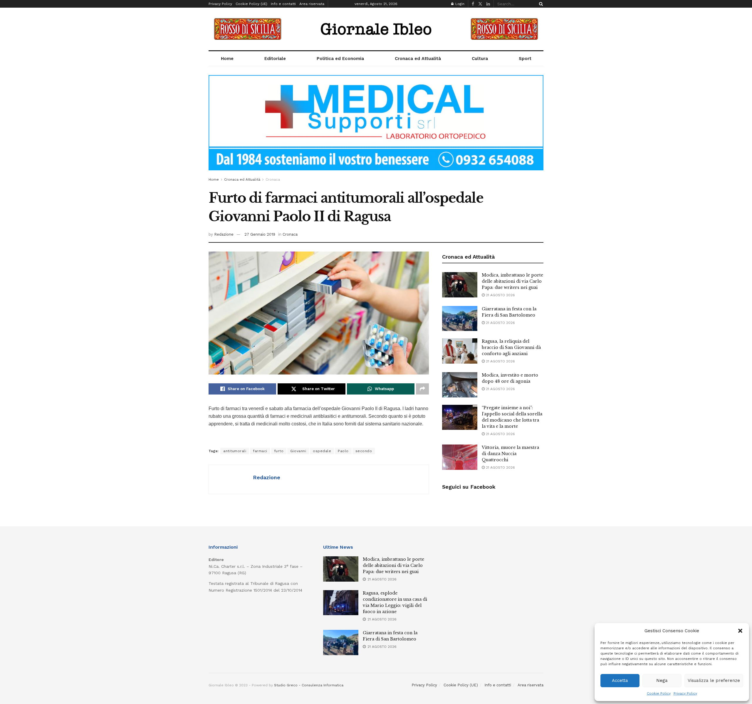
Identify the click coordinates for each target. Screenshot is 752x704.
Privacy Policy (685, 693)
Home (227, 58)
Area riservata (311, 4)
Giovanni (298, 451)
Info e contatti (283, 4)
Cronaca (273, 179)
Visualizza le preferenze (714, 680)
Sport (525, 58)
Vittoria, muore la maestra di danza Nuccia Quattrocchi (510, 453)
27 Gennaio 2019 (259, 234)
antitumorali (234, 451)
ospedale (322, 451)
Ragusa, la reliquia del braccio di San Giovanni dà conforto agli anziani (511, 347)
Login (459, 4)
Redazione (224, 234)
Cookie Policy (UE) (251, 4)
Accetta (620, 680)
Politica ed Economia (340, 58)
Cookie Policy (659, 693)
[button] (740, 631)
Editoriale (275, 58)
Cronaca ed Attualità (418, 58)
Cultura (480, 58)
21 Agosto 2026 (500, 295)
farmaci (260, 451)
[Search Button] (540, 4)
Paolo (343, 451)
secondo (363, 451)
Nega (662, 680)
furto (279, 451)
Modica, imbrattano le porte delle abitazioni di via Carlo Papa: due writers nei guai (512, 281)
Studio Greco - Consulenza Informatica (308, 685)
